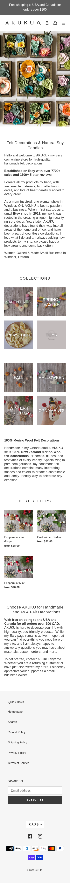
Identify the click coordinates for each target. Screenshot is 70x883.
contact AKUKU (37, 659)
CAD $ (33, 824)
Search (12, 721)
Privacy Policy (17, 752)
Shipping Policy (17, 742)
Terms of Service (18, 763)
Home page (15, 711)
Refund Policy (16, 732)
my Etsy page (14, 635)
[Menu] (63, 23)
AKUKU (39, 870)
